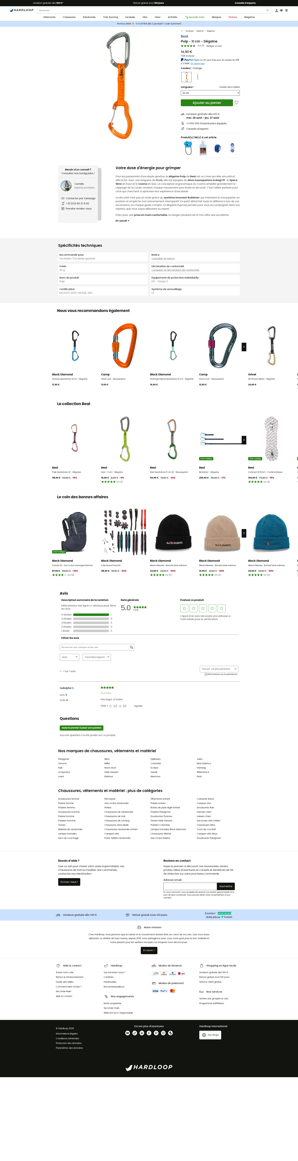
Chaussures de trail (114, 816)
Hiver (157, 17)
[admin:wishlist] (236, 102)
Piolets (107, 808)
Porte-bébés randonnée (117, 838)
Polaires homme (67, 821)
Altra (106, 759)
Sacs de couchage (68, 838)
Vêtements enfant (160, 799)
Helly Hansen (111, 772)
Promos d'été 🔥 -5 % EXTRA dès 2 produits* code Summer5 (149, 24)
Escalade (130, 17)
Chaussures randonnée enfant (121, 829)
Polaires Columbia (160, 825)
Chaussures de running (116, 821)
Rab (60, 768)
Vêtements (49, 17)
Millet (107, 763)
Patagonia (63, 759)
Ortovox (62, 763)
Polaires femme (66, 808)
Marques (216, 17)
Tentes (61, 825)
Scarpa (154, 768)
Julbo (200, 759)
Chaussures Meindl (161, 834)
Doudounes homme (69, 812)
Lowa (61, 777)
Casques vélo (111, 834)
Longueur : (187, 87)
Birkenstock (203, 772)
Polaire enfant (158, 803)
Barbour (108, 777)
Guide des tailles (229, 87)
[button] (119, 85)
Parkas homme (66, 816)
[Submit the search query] (267, 11)
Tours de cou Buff (206, 829)
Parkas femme (66, 803)
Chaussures (69, 17)
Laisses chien (204, 816)
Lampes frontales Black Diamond (168, 829)
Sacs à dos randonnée (116, 803)
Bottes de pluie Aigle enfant (165, 808)
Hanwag (201, 768)
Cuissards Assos (205, 799)
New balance (204, 763)
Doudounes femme (68, 799)
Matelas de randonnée (70, 829)
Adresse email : (173, 880)
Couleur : (191, 68)
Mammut (155, 777)
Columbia (156, 763)
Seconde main (196, 17)
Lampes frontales (67, 834)
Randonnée (89, 17)
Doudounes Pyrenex (161, 816)
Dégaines (211, 31)
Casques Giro (204, 803)
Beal (184, 36)
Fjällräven (156, 759)
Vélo (144, 17)
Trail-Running (110, 17)
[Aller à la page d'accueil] (183, 31)
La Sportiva (64, 772)
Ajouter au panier (207, 102)
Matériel (200, 31)
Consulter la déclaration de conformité (175, 270)
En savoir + (122, 221)
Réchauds (109, 799)
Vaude (154, 772)
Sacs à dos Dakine (160, 838)
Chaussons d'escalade (116, 825)
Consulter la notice (163, 258)
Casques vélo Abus (207, 834)
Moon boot (110, 768)
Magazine (249, 17)
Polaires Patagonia (160, 812)
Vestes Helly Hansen (161, 821)
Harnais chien (204, 812)
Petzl (199, 777)
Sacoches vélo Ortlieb (208, 821)
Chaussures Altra (206, 825)
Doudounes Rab (205, 808)
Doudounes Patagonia (209, 838)
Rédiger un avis (214, 46)
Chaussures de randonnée (118, 812)
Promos (233, 17)
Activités (172, 17)
